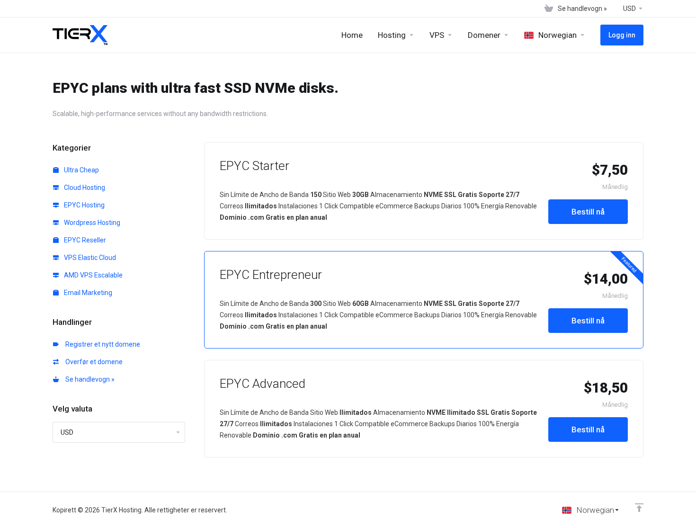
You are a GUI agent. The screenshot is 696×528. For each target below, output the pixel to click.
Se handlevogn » (88, 379)
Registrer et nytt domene (101, 344)
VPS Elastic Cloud (89, 257)
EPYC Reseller (84, 240)
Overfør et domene (92, 362)
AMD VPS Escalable (92, 275)
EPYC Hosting (83, 205)
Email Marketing (87, 292)
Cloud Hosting (83, 187)
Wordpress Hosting (91, 222)
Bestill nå (588, 211)
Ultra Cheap (80, 170)
